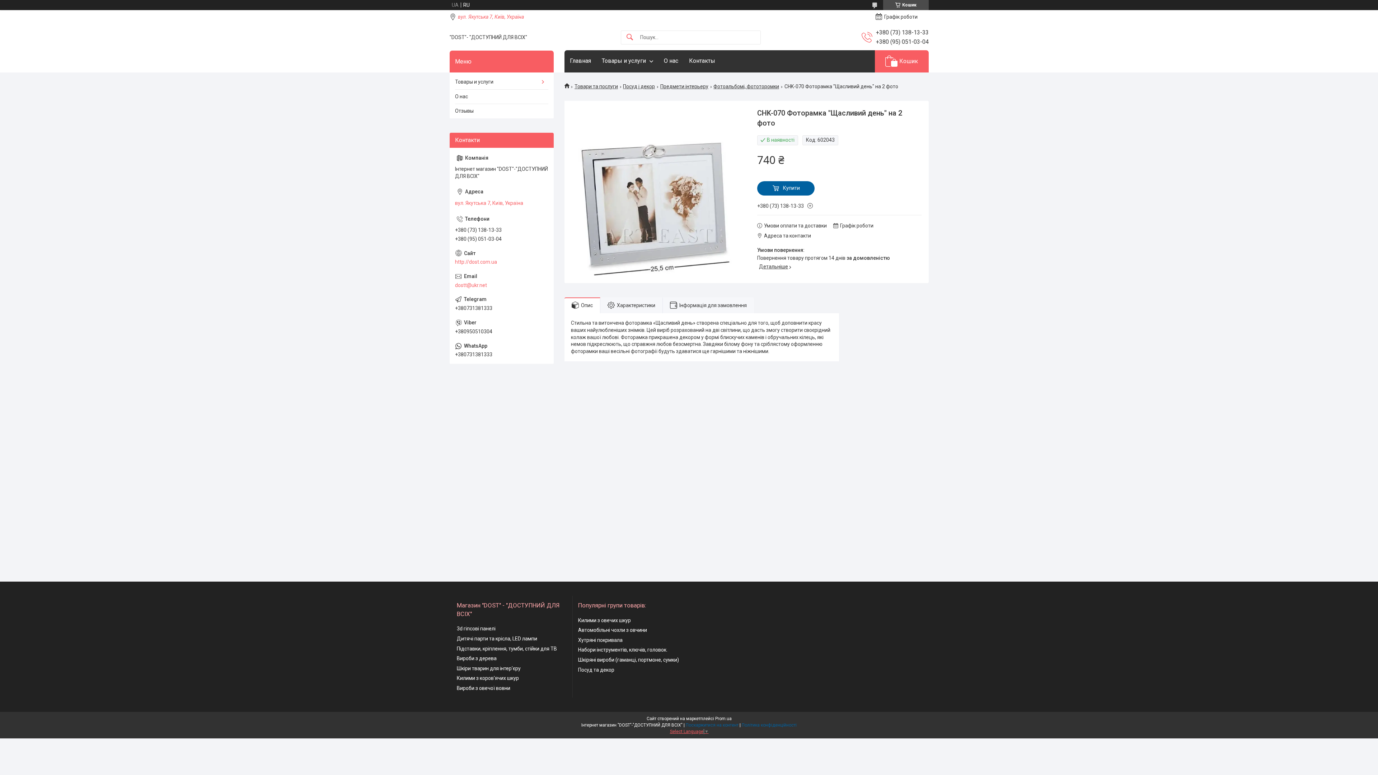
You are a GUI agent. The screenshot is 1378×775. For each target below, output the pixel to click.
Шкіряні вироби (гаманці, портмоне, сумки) (628, 660)
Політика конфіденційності (769, 725)
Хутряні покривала (600, 640)
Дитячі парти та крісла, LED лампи (497, 639)
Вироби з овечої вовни (483, 688)
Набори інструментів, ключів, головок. (622, 650)
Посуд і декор (639, 86)
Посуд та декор (596, 670)
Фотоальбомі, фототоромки (746, 86)
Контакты (702, 60)
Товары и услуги (624, 60)
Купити (791, 188)
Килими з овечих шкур (604, 620)
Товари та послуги (596, 86)
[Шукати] (630, 37)
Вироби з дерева (477, 658)
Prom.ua (723, 718)
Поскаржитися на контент (712, 725)
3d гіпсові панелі (476, 628)
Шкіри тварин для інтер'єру (489, 668)
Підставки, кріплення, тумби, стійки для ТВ (507, 649)
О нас (671, 60)
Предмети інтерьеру (684, 86)
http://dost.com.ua (476, 262)
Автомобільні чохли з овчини (612, 630)
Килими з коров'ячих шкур (488, 678)
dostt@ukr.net (471, 285)
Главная (580, 60)
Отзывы (464, 111)
